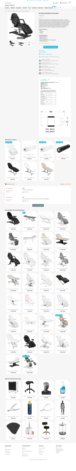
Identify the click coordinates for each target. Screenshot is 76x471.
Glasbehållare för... (62, 437)
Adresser (41, 452)
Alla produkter (8, 452)
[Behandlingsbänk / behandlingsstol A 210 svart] (12, 43)
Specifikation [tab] (44, 79)
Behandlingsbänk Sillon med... (46, 289)
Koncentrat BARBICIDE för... (29, 416)
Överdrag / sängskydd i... (30, 177)
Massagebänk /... (29, 248)
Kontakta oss (8, 3)
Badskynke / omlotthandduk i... (63, 416)
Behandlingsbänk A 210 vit (30, 268)
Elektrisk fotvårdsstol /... (46, 268)
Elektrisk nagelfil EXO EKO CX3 (30, 437)
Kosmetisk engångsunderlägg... (29, 157)
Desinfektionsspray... (62, 396)
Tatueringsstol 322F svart (30, 350)
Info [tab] (49, 79)
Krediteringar (41, 451)
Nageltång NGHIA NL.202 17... (13, 416)
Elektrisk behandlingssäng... (13, 248)
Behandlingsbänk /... (13, 268)
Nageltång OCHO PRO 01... (46, 416)
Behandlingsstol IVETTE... (30, 309)
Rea (6, 448)
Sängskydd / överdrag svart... (13, 177)
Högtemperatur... (13, 396)
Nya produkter (8, 449)
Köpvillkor (24, 448)
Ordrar (40, 449)
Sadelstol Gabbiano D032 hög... (29, 396)
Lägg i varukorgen (51, 47)
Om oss (23, 449)
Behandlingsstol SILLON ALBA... (62, 289)
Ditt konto (41, 446)
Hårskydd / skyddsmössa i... (46, 396)
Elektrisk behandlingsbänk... (62, 227)
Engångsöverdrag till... (12, 157)
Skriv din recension (39, 205)
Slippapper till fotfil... (13, 437)
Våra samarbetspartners (27, 451)
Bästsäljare (7, 451)
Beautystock (33, 459)
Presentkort (7, 454)
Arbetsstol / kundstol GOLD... (46, 437)
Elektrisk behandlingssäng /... (30, 227)
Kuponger (41, 454)
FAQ (23, 452)
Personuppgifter (42, 448)
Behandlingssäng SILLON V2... (63, 309)
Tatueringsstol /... (13, 227)
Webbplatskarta (25, 455)
